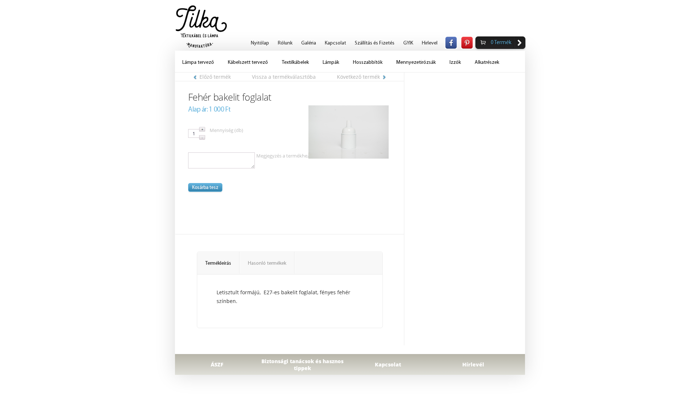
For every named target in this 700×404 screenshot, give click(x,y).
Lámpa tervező (198, 62)
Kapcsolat (335, 43)
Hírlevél (473, 364)
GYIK (408, 43)
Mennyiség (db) (226, 130)
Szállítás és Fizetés (374, 43)
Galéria (308, 43)
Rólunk (285, 43)
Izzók (455, 62)
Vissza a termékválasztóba (284, 76)
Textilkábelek (295, 62)
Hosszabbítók (367, 62)
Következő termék (358, 76)
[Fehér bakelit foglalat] (348, 132)
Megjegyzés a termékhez (283, 155)
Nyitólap (260, 43)
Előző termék (215, 76)
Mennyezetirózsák (416, 62)
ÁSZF (217, 364)
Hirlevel (430, 43)
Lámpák (331, 62)
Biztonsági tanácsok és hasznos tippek (302, 365)
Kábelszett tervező (248, 62)
